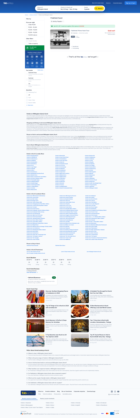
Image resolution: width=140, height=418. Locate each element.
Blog (58, 391)
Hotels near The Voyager (33, 237)
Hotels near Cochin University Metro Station (37, 205)
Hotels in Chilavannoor (32, 158)
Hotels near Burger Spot (32, 200)
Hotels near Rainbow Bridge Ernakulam (69, 229)
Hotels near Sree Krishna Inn (66, 234)
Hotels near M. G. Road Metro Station (94, 221)
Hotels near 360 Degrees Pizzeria (68, 195)
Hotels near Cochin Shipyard (92, 203)
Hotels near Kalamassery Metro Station (94, 218)
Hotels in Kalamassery (90, 168)
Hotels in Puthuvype (60, 181)
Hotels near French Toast (91, 212)
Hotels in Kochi (33, 15)
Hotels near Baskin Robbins (66, 199)
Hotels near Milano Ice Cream (67, 224)
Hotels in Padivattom (60, 178)
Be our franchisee (67, 391)
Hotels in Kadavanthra (90, 167)
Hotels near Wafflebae (65, 239)
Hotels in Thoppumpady (91, 184)
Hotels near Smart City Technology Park (36, 234)
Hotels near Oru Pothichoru (33, 228)
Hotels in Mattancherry (60, 175)
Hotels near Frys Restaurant (33, 213)
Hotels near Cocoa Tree (65, 205)
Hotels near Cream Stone (66, 207)
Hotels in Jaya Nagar (32, 167)
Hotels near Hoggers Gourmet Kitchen (69, 215)
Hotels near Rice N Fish (90, 231)
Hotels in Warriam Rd (32, 189)
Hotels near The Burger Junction (34, 236)
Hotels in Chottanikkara (60, 158)
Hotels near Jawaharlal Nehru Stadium (36, 218)
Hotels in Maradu (89, 173)
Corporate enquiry (117, 3)
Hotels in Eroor (30, 165)
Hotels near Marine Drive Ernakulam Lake (69, 223)
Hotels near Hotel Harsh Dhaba (34, 216)
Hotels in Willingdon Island (91, 188)
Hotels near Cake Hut (65, 200)
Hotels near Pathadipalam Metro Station (36, 229)
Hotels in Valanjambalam (61, 186)
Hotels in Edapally (89, 162)
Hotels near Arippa (89, 197)
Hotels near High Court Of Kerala (34, 215)
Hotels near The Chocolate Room (68, 236)
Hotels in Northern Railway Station (35, 178)
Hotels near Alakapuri (90, 195)
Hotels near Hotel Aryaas (91, 215)
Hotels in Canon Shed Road (61, 157)
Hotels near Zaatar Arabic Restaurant (94, 239)
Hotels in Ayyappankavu (32, 155)
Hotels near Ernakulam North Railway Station (95, 210)
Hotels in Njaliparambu (60, 176)
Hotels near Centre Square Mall (34, 202)
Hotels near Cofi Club (90, 205)
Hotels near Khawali (90, 220)
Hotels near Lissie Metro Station (34, 221)
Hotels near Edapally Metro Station (68, 208)
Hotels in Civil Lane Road (61, 160)
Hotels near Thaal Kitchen (91, 234)
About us (108, 3)
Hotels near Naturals (64, 226)
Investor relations (50, 391)
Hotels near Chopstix (65, 203)
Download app (91, 391)
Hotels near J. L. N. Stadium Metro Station (95, 216)
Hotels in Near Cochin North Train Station (36, 176)
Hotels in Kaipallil (31, 168)
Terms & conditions (47, 394)
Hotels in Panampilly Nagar (33, 179)
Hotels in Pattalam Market (33, 181)
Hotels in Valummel (89, 186)
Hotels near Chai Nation (91, 202)
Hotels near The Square (91, 236)
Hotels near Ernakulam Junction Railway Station (38, 210)
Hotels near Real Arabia (32, 231)
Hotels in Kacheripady (60, 167)
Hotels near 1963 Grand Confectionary (36, 195)
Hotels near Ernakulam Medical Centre (69, 210)
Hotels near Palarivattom (91, 228)
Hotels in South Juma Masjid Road (93, 183)
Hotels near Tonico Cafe (65, 237)
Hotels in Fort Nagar (90, 165)
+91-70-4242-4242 (99, 3)
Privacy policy (57, 394)
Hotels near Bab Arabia (32, 199)
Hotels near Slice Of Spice (91, 233)
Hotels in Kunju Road (60, 171)
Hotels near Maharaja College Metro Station (37, 223)
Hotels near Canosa (90, 200)
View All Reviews (31, 272)
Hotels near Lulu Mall (65, 221)
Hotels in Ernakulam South (61, 163)
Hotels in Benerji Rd (60, 155)
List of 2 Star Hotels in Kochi (33, 251)
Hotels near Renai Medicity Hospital (68, 231)
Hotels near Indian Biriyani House (67, 216)
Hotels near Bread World (91, 199)
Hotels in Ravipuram (90, 181)
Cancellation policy (67, 394)
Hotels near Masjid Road (32, 224)
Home (26, 15)
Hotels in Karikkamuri (60, 170)
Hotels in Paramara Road (91, 179)
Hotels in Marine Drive (32, 175)
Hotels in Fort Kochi (60, 165)
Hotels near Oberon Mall (91, 226)
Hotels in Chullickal (89, 158)
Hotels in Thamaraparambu (33, 184)
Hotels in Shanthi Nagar (32, 183)
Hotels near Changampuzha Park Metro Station (38, 203)
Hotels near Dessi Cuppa (91, 207)
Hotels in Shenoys (59, 183)
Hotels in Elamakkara (32, 163)
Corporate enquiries (79, 391)
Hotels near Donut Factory (33, 208)
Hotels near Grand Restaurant (92, 213)
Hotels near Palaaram (65, 228)
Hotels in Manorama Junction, (62, 173)
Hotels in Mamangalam (90, 171)
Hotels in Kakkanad (60, 168)
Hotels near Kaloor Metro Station (34, 220)
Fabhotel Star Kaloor (60, 245)
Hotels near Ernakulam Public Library (35, 212)
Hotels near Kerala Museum (66, 220)
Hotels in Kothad (89, 170)
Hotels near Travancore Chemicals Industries (96, 237)
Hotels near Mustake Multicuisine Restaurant (96, 224)
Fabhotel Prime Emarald (32, 245)
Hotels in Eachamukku (32, 162)
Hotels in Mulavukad (90, 175)
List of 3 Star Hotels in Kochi (68, 251)
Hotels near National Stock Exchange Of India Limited (39, 226)
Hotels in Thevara (59, 184)
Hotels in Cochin (89, 160)
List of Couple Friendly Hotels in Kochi (36, 253)
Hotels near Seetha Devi (32, 233)
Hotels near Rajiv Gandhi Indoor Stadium (95, 229)
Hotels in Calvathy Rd (32, 157)
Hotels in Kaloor (30, 170)
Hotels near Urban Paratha (33, 239)
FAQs (39, 394)
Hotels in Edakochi (59, 162)
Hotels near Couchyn (32, 207)
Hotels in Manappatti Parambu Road (35, 173)
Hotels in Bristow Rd (90, 155)
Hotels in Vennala (31, 188)
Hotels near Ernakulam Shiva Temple (68, 212)
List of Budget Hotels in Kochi (94, 251)
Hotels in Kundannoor (32, 171)
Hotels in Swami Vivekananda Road (63, 188)
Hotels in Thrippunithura (32, 186)
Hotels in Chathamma (90, 157)
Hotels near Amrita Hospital (66, 197)
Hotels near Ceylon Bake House (67, 202)
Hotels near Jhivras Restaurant (67, 218)
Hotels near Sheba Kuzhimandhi (67, 233)
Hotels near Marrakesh (90, 223)
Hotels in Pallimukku (90, 178)
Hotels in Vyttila (88, 176)
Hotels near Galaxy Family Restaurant (68, 213)
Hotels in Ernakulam (89, 163)
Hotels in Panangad (60, 179)
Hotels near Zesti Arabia (32, 197)
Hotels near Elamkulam (90, 208)
